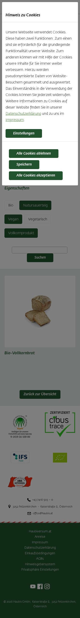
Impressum (15, 120)
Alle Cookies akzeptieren (35, 175)
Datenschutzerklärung (23, 114)
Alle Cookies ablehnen (33, 153)
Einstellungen (23, 133)
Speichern (24, 164)
